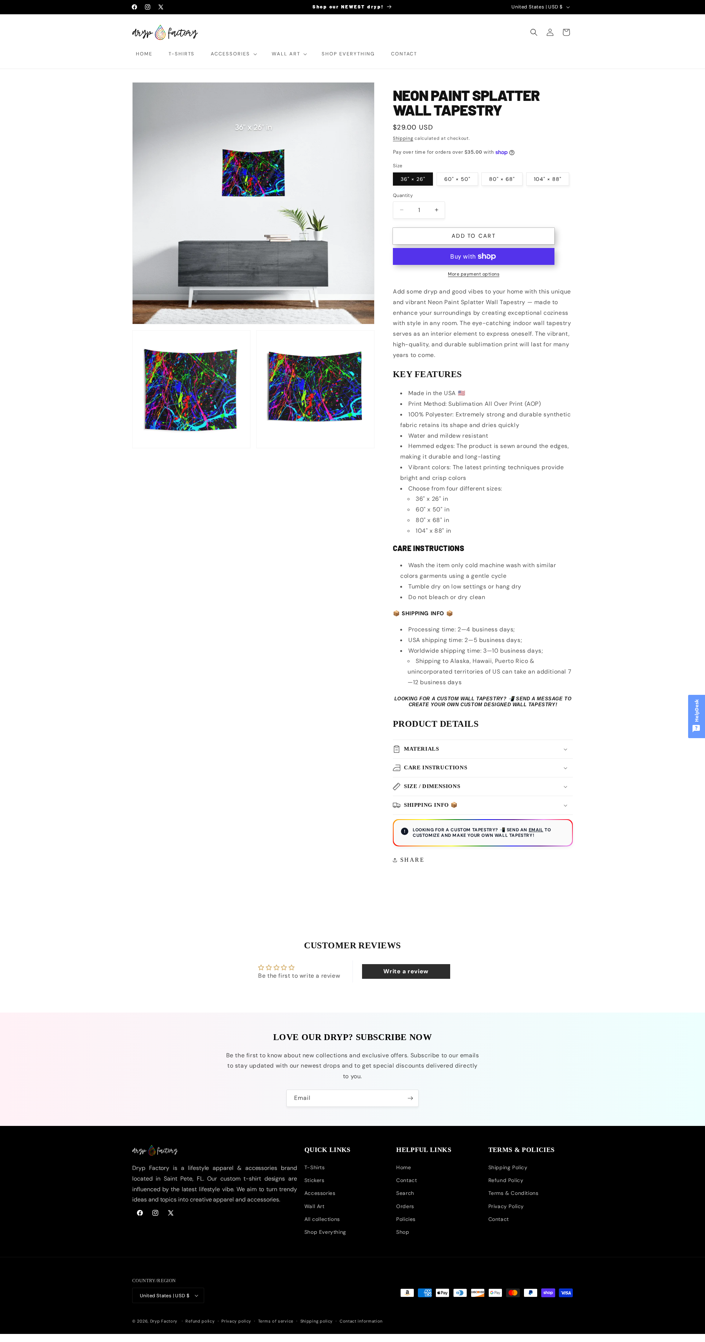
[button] (233, 54)
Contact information (361, 1321)
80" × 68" (502, 179)
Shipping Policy (508, 1167)
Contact (406, 1180)
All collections (322, 1218)
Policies (406, 1218)
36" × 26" (413, 179)
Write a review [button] (405, 971)
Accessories (320, 1193)
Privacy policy (236, 1321)
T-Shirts (314, 1167)
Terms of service (275, 1321)
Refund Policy (506, 1180)
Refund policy (199, 1321)
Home (403, 1167)
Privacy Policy (506, 1206)
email (536, 830)
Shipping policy (316, 1321)
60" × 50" (457, 179)
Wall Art (314, 1206)
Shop (402, 1232)
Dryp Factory (163, 1321)
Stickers (314, 1180)
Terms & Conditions (513, 1193)
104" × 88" (547, 179)
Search (405, 1193)
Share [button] (412, 860)
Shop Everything (325, 1232)
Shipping (403, 138)
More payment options (473, 274)
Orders (405, 1206)
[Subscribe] (410, 1098)
